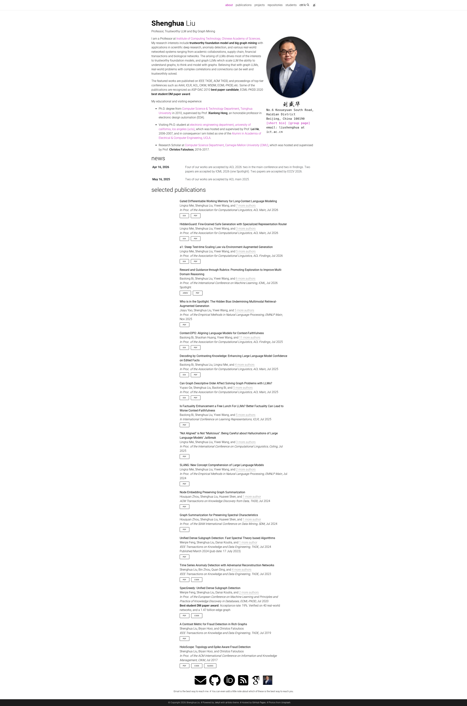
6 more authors (245, 278)
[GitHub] (215, 681)
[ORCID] (229, 681)
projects (259, 5)
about (229, 5)
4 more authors (244, 364)
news (158, 158)
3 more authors (246, 228)
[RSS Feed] (243, 681)
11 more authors (249, 337)
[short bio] (276, 123)
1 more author (252, 496)
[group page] (299, 123)
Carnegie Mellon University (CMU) (246, 145)
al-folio (228, 702)
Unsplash (285, 702)
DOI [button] (184, 215)
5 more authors (246, 251)
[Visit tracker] (296, 702)
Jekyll (217, 702)
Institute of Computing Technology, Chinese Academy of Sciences (218, 38)
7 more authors (246, 205)
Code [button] (196, 579)
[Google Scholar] (255, 681)
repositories (275, 5)
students (291, 5)
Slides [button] (210, 666)
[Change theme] (313, 4)
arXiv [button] (185, 293)
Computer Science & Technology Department (210, 108)
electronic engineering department (212, 124)
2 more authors (246, 469)
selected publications (178, 189)
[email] (200, 681)
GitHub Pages (259, 702)
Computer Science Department (204, 145)
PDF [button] (195, 215)
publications (244, 5)
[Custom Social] (267, 681)
